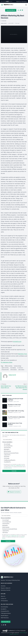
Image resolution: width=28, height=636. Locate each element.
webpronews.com (19, 465)
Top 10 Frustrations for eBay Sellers (16, 417)
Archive (4, 20)
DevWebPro (3, 609)
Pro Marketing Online (6, 362)
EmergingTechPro (5, 611)
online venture (21, 369)
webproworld (3, 23)
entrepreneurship (5, 369)
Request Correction (15, 492)
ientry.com (13, 465)
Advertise (3, 585)
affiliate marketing (8, 365)
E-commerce (20, 367)
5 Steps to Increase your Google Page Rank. (15, 399)
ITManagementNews (6, 613)
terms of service (8, 468)
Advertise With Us (11, 10)
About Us (3, 596)
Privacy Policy (22, 632)
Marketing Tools (22, 354)
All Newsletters (4, 600)
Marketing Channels (5, 590)
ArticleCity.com (17, 341)
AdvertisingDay (4, 606)
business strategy (17, 365)
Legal (11, 634)
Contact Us (3, 598)
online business (13, 369)
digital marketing (5, 367)
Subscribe (14, 471)
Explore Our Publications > (21, 1)
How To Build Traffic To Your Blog (16, 410)
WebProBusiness (5, 617)
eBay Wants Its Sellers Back (14, 404)
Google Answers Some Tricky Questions (15, 424)
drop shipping (13, 367)
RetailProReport (4, 615)
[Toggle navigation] (26, 4)
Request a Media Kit (5, 588)
